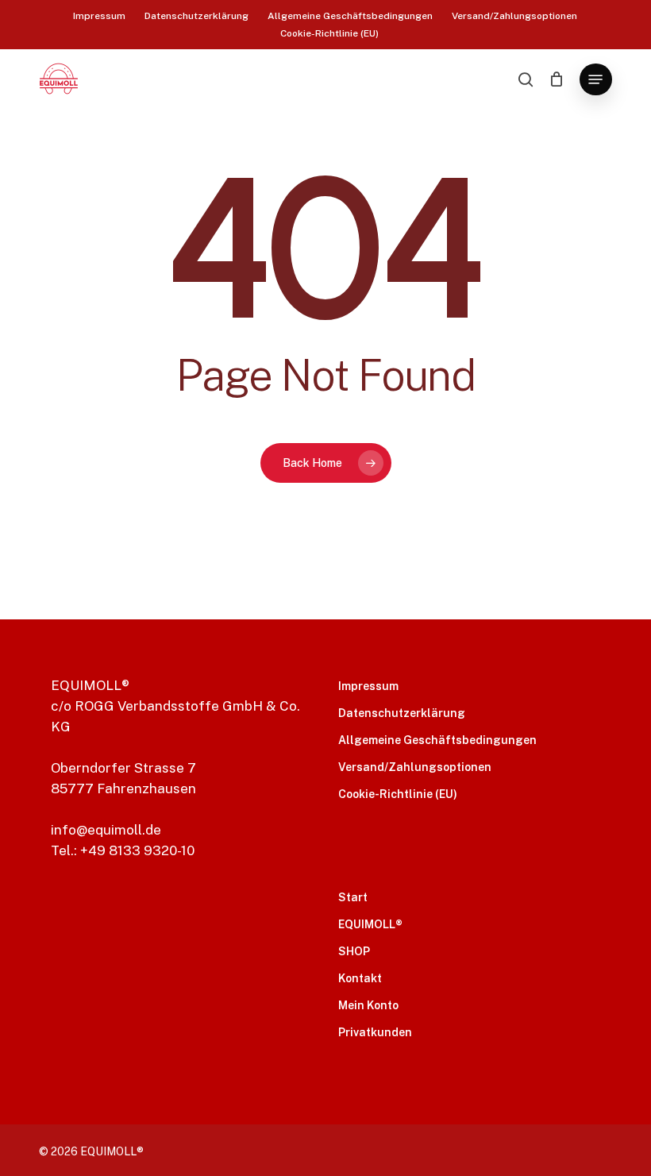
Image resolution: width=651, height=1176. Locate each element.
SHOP (354, 951)
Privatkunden (375, 1032)
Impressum (368, 686)
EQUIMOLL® (370, 924)
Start (353, 897)
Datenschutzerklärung (401, 713)
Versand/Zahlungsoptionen (414, 767)
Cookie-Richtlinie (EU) (397, 794)
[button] (595, 79)
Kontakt (360, 978)
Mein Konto (368, 1005)
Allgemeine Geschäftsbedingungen (437, 740)
